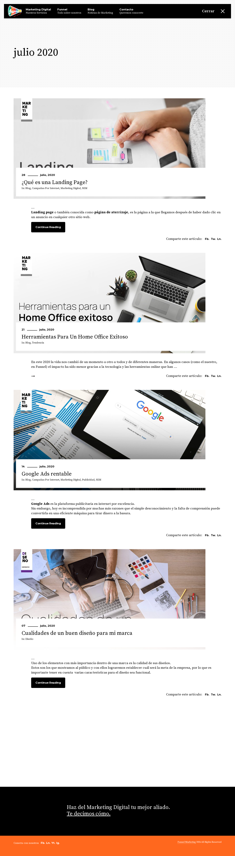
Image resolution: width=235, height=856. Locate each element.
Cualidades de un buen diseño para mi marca (77, 633)
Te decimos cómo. (89, 813)
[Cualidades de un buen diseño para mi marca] (109, 599)
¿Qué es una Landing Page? (55, 182)
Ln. (48, 842)
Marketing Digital (71, 188)
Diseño (29, 639)
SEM (84, 188)
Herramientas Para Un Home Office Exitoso (75, 337)
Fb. (43, 842)
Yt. (53, 842)
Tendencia (38, 342)
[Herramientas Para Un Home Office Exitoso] (109, 303)
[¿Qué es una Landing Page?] (109, 148)
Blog (28, 188)
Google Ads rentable (47, 474)
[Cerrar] (222, 11)
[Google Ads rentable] (109, 440)
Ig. (58, 842)
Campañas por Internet (45, 188)
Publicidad (88, 479)
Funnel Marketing (187, 842)
